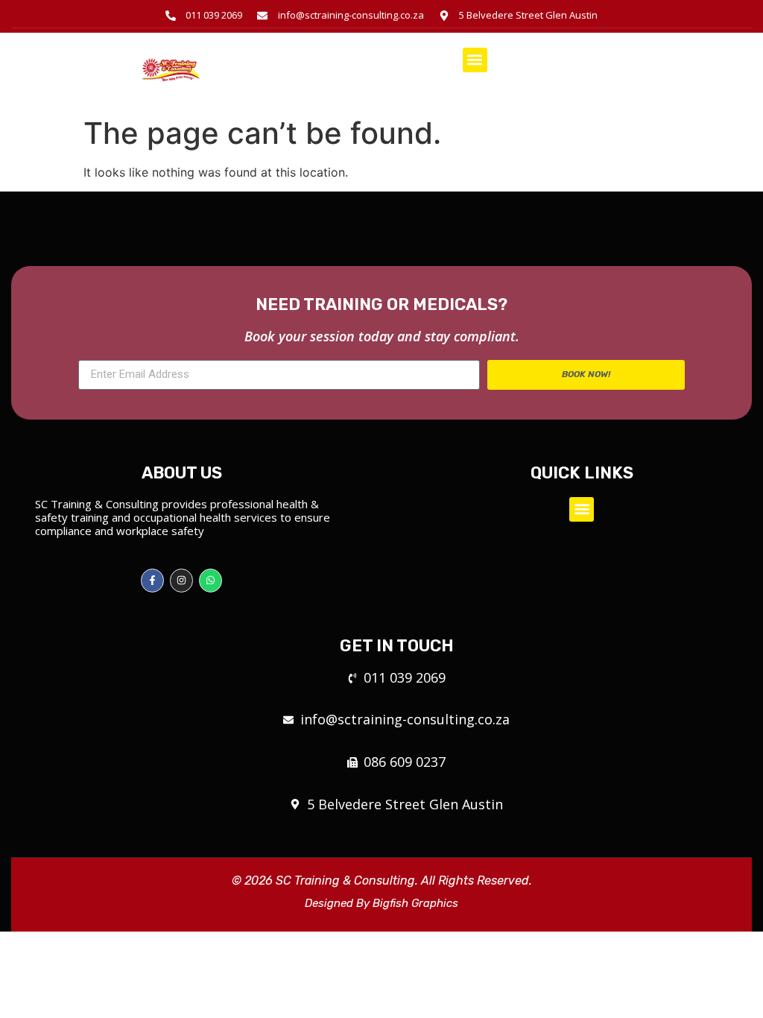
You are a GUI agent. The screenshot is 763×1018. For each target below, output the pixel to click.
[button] (475, 60)
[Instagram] (181, 580)
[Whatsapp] (210, 580)
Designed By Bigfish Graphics (381, 903)
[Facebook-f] (152, 580)
